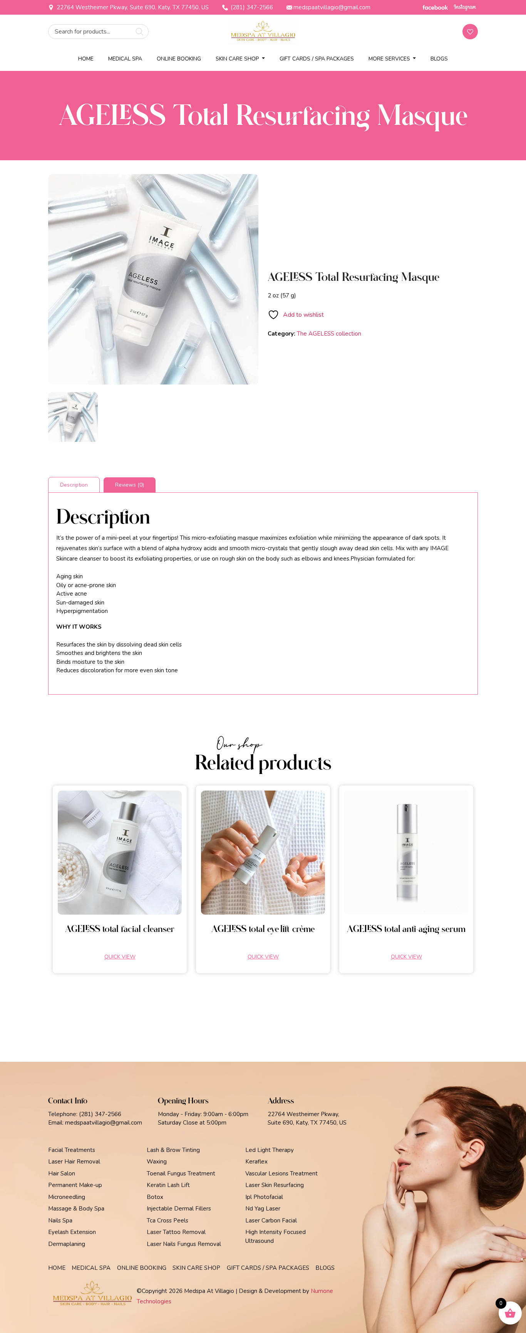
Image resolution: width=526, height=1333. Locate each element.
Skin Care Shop (238, 58)
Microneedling (66, 1197)
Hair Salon (61, 1173)
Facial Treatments (71, 1150)
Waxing (157, 1161)
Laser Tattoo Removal (176, 1232)
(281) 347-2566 (251, 7)
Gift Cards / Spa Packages (317, 58)
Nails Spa (60, 1220)
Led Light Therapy (269, 1150)
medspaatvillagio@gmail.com (331, 7)
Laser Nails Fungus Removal (184, 1244)
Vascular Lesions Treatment (281, 1173)
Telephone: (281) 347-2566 (84, 1114)
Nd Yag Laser (262, 1208)
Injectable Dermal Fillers (179, 1208)
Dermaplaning (66, 1244)
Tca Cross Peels (167, 1220)
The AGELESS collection (329, 333)
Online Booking (179, 58)
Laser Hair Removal (74, 1161)
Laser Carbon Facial (271, 1220)
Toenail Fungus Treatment (181, 1173)
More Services (390, 58)
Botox (155, 1197)
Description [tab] (74, 485)
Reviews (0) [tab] (129, 485)
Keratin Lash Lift (168, 1185)
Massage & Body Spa (76, 1208)
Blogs (439, 58)
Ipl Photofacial (264, 1197)
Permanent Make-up (75, 1185)
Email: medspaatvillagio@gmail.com (95, 1123)
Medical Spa (125, 58)
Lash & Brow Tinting (173, 1150)
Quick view (120, 956)
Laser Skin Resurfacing (274, 1185)
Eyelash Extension (72, 1232)
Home (86, 58)
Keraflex (256, 1161)
